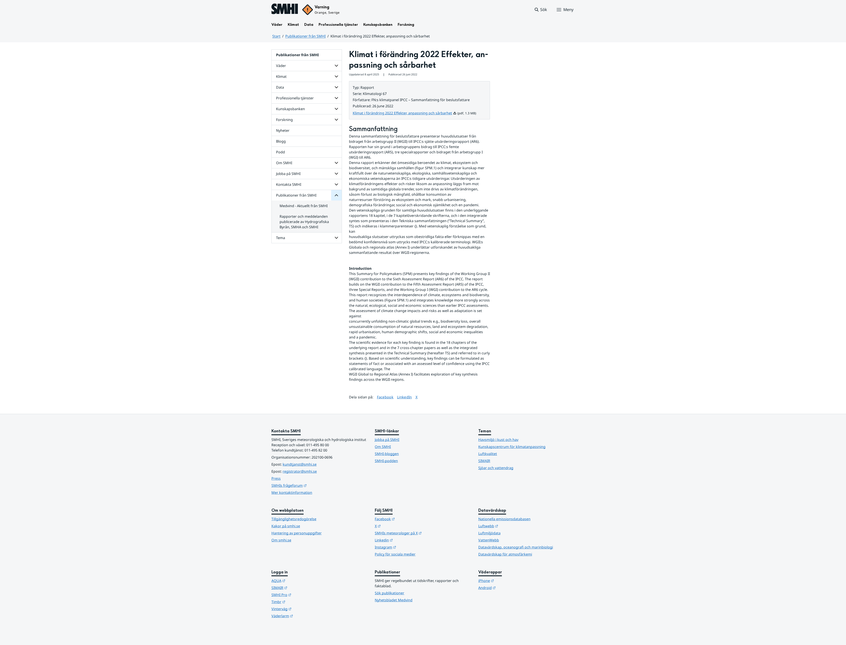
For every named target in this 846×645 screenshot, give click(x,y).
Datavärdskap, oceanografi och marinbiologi (515, 547)
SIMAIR (484, 460)
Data (308, 24)
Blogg (281, 141)
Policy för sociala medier (395, 554)
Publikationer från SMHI (305, 36)
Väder (276, 24)
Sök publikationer (389, 593)
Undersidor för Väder (336, 65)
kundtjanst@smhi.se (300, 464)
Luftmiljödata (489, 533)
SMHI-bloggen (387, 453)
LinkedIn (404, 397)
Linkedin (405, 540)
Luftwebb (509, 525)
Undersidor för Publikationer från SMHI (336, 195)
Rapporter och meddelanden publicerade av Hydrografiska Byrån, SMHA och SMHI (304, 221)
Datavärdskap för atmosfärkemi (505, 554)
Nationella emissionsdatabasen (504, 519)
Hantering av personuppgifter (296, 533)
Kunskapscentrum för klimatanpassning (511, 446)
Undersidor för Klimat (336, 76)
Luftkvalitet (487, 453)
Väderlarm (303, 615)
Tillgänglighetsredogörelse (293, 519)
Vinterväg (303, 608)
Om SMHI (284, 162)
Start (276, 36)
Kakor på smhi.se (285, 526)
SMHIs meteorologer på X (420, 532)
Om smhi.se (281, 540)
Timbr (299, 601)
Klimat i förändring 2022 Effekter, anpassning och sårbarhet (404, 113)
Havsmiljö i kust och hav (498, 439)
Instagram (407, 547)
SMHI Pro (302, 594)
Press (276, 478)
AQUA (299, 580)
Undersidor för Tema (336, 237)
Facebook (385, 397)
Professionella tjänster (338, 24)
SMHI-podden (386, 460)
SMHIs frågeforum (310, 485)
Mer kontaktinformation (291, 492)
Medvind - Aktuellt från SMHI (304, 205)
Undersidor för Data (336, 87)
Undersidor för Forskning (336, 119)
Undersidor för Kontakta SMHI (336, 184)
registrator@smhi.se (300, 471)
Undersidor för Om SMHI (336, 163)
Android (508, 587)
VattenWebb (488, 540)
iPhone (507, 580)
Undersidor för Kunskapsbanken (336, 109)
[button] (540, 9)
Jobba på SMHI (288, 173)
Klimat (293, 24)
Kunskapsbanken (377, 24)
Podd (280, 152)
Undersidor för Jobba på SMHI (336, 173)
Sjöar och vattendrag (495, 467)
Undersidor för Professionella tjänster (336, 98)
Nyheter (282, 130)
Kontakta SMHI (288, 184)
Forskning (406, 24)
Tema (280, 237)
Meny (568, 9)
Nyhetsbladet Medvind (393, 600)
